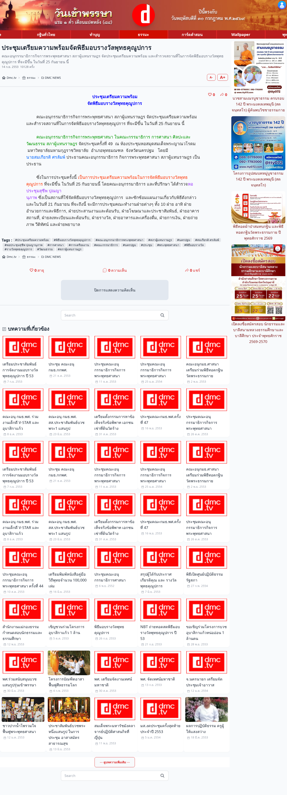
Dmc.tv (11, 78)
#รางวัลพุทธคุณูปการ (18, 249)
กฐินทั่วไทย (46, 34)
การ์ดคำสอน (192, 34)
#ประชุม (146, 245)
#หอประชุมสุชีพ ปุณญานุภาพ (23, 245)
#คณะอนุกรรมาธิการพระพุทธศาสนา (119, 240)
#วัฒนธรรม (45, 249)
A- (211, 77)
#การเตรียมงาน (79, 245)
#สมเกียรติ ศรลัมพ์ (207, 240)
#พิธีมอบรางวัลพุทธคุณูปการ (72, 240)
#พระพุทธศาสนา (168, 245)
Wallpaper (240, 34)
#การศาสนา (55, 245)
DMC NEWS (53, 78)
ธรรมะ (143, 34)
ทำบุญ (95, 34)
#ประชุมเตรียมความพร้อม (32, 240)
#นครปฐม (183, 240)
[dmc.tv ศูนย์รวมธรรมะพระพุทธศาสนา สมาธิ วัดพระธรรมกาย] (143, 15)
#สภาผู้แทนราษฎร (160, 240)
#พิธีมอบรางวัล (194, 245)
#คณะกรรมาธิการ (106, 245)
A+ (222, 77)
